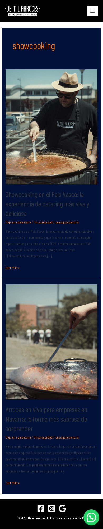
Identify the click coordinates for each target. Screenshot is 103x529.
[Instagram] (51, 508)
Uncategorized (43, 222)
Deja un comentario (18, 222)
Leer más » (13, 267)
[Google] (62, 508)
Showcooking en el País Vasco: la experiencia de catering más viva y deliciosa (47, 203)
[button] (91, 517)
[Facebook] (41, 508)
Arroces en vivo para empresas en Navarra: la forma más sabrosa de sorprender (46, 418)
